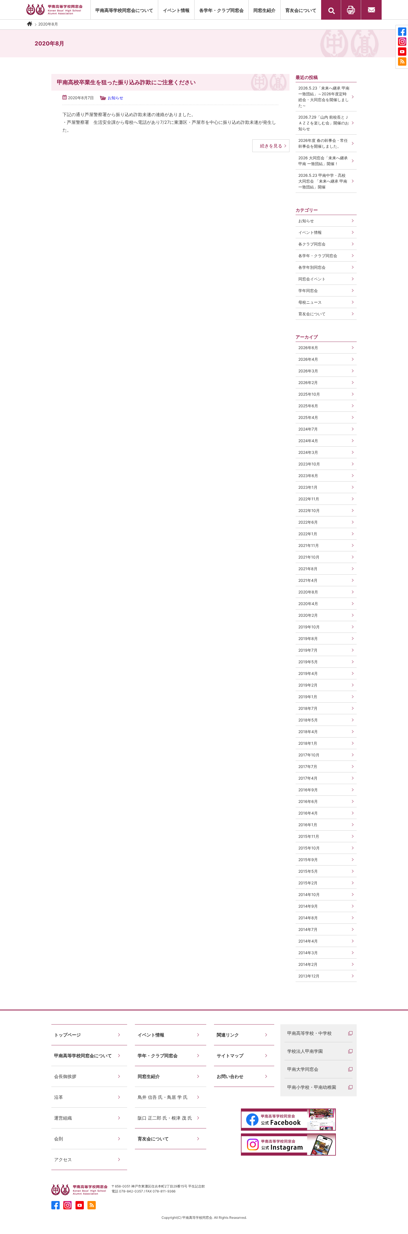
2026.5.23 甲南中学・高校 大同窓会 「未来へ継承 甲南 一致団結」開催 (322, 181)
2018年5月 (308, 720)
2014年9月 (308, 906)
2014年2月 (308, 964)
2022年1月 (307, 533)
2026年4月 (308, 359)
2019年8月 (308, 638)
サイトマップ (230, 1055)
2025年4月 (308, 417)
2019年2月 (308, 685)
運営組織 (63, 1118)
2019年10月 (309, 626)
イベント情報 (176, 10)
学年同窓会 (308, 290)
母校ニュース (310, 302)
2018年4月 (308, 731)
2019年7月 (308, 650)
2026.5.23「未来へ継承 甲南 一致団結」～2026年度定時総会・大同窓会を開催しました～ (323, 97)
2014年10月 (309, 894)
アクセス (63, 1159)
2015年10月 (309, 848)
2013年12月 (308, 976)
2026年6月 (308, 347)
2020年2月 (308, 615)
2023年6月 (308, 475)
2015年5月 (308, 871)
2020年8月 (308, 592)
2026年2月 (308, 382)
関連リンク (228, 1035)
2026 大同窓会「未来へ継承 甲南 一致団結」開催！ (325, 160)
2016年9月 (308, 789)
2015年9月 (308, 859)
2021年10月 (308, 557)
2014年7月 (308, 929)
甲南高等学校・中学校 (309, 1033)
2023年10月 (309, 464)
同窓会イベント (312, 279)
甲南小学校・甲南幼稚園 (311, 1087)
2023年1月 (308, 487)
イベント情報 (310, 232)
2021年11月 (308, 545)
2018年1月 (307, 743)
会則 (58, 1138)
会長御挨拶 (65, 1076)
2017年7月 (307, 766)
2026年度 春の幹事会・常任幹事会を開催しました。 (323, 143)
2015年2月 (308, 882)
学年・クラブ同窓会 (158, 1055)
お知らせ (115, 97)
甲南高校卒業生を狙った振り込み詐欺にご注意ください (126, 82)
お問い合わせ (371, 10)
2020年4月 (308, 603)
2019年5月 (308, 661)
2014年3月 (308, 952)
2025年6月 (308, 405)
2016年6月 (308, 801)
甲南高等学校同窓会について (124, 10)
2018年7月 (308, 708)
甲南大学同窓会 (302, 1069)
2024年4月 (308, 440)
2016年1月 (307, 824)
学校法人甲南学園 (305, 1051)
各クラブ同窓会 (312, 244)
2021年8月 (308, 568)
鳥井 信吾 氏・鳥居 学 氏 (163, 1097)
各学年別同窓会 (312, 267)
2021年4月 (308, 580)
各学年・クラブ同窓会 (221, 10)
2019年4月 (308, 673)
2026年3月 (308, 370)
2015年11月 (308, 836)
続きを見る (271, 146)
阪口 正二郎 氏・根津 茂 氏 (165, 1118)
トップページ (67, 1035)
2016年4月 (308, 813)
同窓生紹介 (264, 10)
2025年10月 (309, 394)
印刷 (351, 10)
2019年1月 (307, 696)
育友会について (300, 10)
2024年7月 (308, 429)
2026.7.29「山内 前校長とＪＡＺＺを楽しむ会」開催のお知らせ (323, 123)
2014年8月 (308, 917)
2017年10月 (308, 754)
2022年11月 (308, 498)
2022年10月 (309, 510)
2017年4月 (308, 778)
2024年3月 (308, 452)
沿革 (58, 1097)
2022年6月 (308, 522)
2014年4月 (308, 941)
